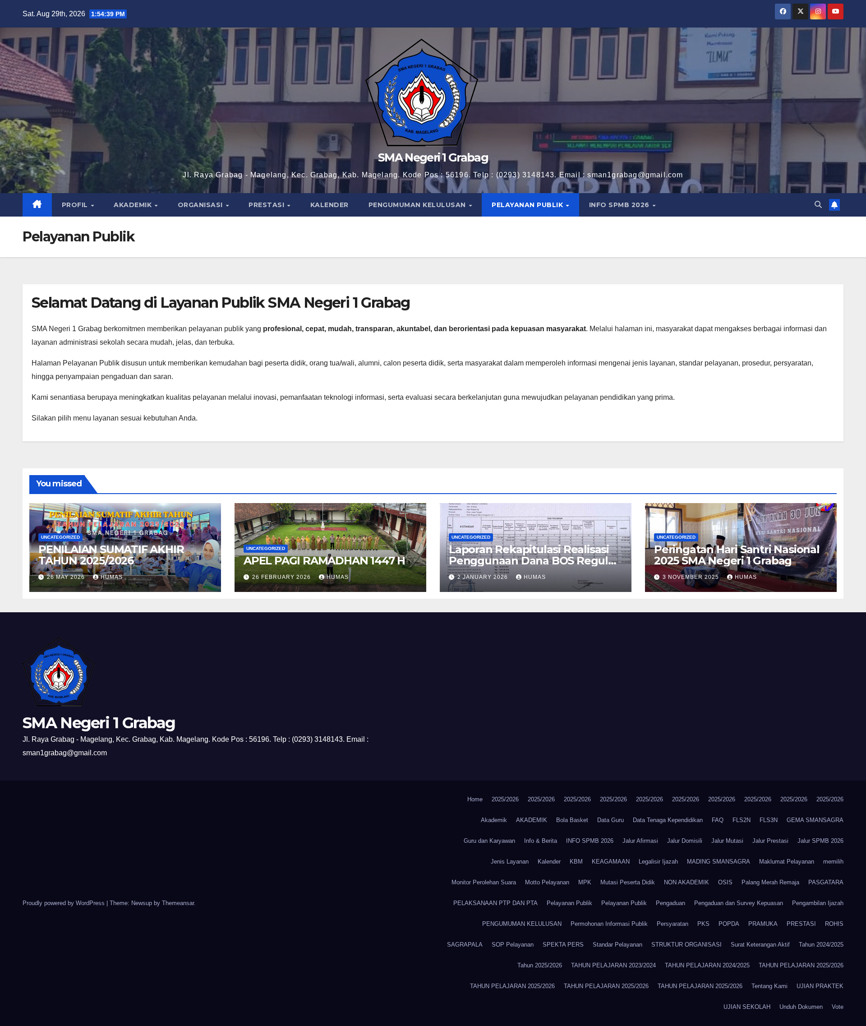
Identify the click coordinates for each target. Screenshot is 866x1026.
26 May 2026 (67, 577)
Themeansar (178, 903)
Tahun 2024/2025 (821, 944)
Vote (837, 1006)
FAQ (717, 820)
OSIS (725, 882)
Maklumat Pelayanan (786, 861)
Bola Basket (572, 820)
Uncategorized (60, 537)
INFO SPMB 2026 (620, 205)
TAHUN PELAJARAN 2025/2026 (801, 965)
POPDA (729, 923)
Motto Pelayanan (547, 882)
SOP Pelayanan (513, 944)
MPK (584, 882)
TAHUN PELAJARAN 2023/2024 (613, 965)
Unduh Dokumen (801, 1006)
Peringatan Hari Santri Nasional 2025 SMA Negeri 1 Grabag (737, 555)
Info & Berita (540, 840)
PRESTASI (267, 205)
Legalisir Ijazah (658, 861)
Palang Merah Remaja (770, 882)
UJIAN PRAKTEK (820, 986)
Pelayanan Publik (569, 903)
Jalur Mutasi (727, 840)
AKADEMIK (134, 205)
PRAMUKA (763, 923)
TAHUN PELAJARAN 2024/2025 (707, 965)
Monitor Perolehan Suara (483, 882)
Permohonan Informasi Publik (609, 923)
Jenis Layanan (510, 861)
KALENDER (329, 205)
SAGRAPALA (465, 944)
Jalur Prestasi (770, 840)
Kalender (549, 861)
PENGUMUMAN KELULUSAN (418, 205)
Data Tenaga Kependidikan (668, 820)
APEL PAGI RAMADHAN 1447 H (324, 560)
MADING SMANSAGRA (718, 861)
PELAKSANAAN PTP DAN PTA (495, 903)
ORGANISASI (201, 205)
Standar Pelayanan (617, 944)
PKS (703, 923)
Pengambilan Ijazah (817, 903)
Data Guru (610, 820)
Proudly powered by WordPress (64, 903)
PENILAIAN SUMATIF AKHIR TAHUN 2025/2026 (111, 555)
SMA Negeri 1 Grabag (433, 157)
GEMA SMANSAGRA (815, 820)
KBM (576, 861)
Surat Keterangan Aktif (760, 944)
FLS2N (741, 820)
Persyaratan (672, 923)
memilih (833, 861)
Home (475, 799)
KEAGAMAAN (611, 861)
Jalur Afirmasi (640, 840)
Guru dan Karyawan (489, 840)
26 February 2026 (282, 577)
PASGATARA (825, 882)
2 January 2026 (483, 577)
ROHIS (834, 923)
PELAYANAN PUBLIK (528, 205)
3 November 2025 (692, 577)
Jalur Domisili (684, 840)
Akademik (494, 820)
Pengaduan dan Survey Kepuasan (738, 903)
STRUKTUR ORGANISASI (686, 944)
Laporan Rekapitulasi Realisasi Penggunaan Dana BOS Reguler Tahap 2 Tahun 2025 (534, 560)
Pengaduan (670, 903)
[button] (818, 204)
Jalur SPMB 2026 (820, 840)
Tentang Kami (769, 986)
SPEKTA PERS (563, 944)
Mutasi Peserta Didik (627, 882)
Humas (112, 577)
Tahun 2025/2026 (539, 965)
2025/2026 (505, 799)
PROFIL (76, 205)
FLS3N (769, 820)
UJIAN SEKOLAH (746, 1006)
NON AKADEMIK (686, 882)
